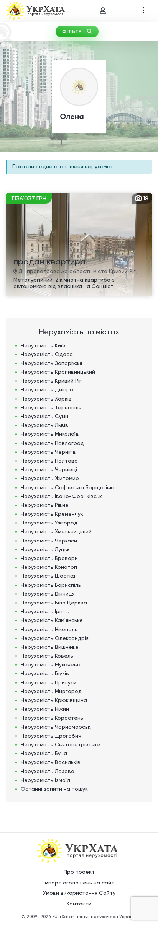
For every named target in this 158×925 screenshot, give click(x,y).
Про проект (79, 872)
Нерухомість (43, 345)
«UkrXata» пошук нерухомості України (94, 916)
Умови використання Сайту (79, 893)
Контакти (79, 904)
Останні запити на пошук (54, 789)
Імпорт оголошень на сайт (79, 882)
